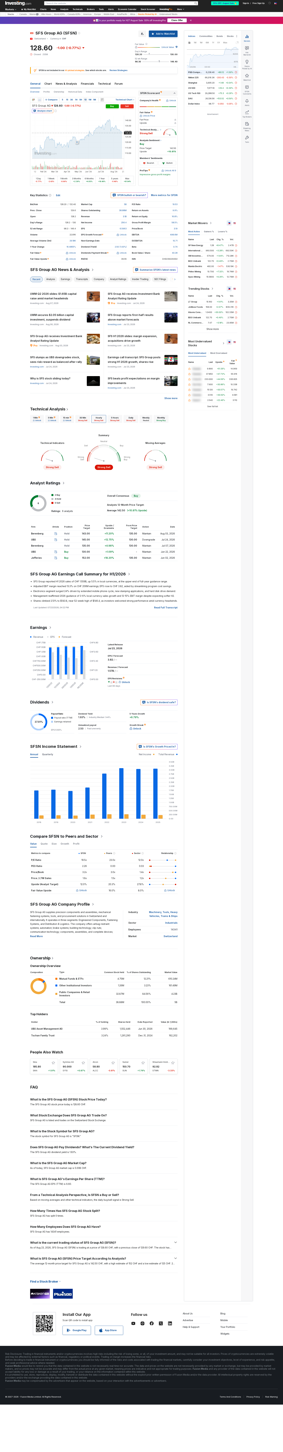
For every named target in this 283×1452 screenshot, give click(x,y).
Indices (191, 36)
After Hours (46, 14)
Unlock (83, 890)
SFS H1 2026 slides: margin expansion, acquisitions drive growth (132, 338)
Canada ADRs (74, 14)
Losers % (222, 231)
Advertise (188, 1320)
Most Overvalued (218, 353)
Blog (222, 1313)
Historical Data (75, 92)
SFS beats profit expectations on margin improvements (134, 381)
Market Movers (198, 223)
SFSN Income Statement (53, 746)
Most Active (194, 231)
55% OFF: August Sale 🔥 (225, 3)
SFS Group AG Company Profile (60, 904)
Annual (34, 754)
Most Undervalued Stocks (200, 343)
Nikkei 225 (193, 77)
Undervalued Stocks (168, 14)
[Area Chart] (39, 100)
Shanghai (192, 83)
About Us (188, 1313)
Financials (87, 83)
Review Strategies (118, 70)
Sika (35, 1062)
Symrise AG (68, 1062)
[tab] (37, 419)
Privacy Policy (253, 1397)
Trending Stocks (198, 288)
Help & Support (191, 1327)
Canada (23, 14)
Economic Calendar (127, 9)
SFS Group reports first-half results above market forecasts (130, 317)
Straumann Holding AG (163, 1062)
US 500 (191, 88)
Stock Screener (148, 9)
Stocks (11, 14)
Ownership (59, 92)
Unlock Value (167, 47)
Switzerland (171, 936)
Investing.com (114, 324)
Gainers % (209, 231)
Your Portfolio (227, 1327)
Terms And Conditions (230, 1397)
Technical (104, 83)
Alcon (95, 1062)
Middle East (109, 14)
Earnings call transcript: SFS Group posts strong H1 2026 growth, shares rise (134, 359)
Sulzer (126, 1062)
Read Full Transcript (166, 607)
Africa (132, 14)
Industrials (171, 922)
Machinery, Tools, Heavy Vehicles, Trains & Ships (163, 914)
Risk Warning (271, 1397)
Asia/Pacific (122, 14)
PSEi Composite (196, 72)
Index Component (94, 92)
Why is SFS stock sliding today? (50, 378)
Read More (36, 936)
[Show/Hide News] (102, 100)
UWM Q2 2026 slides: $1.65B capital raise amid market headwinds (53, 296)
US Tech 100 (194, 93)
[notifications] (270, 3)
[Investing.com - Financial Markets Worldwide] (18, 3)
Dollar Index (194, 104)
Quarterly (47, 754)
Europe (97, 14)
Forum (119, 83)
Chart (48, 83)
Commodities (205, 36)
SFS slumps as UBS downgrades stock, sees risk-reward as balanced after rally (56, 359)
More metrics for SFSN (164, 195)
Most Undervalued (197, 353)
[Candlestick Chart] (33, 100)
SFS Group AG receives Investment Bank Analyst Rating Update (134, 296)
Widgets (224, 1333)
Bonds (220, 36)
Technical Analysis (47, 409)
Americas (87, 14)
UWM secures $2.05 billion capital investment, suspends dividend (52, 317)
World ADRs (59, 14)
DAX (190, 98)
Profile (46, 92)
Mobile (224, 1320)
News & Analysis (66, 83)
